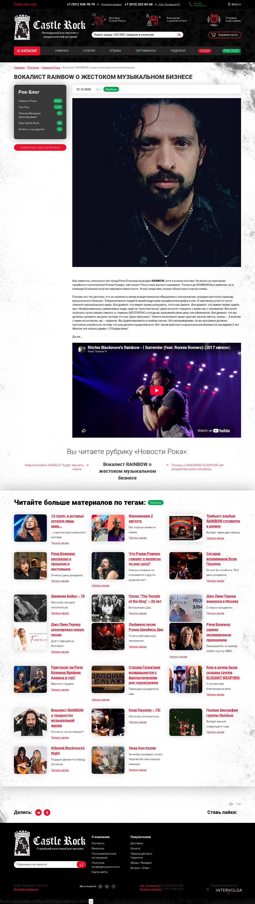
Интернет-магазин (111, 4)
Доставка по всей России (117, 19)
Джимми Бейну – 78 (68, 596)
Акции (205, 50)
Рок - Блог (231, 50)
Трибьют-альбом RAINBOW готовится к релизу (223, 521)
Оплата (135, 848)
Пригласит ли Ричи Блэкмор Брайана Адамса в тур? (67, 672)
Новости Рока (51, 67)
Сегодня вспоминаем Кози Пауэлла (221, 558)
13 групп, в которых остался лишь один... (67, 521)
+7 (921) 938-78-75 (81, 4)
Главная (19, 67)
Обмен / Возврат (141, 862)
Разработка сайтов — (225, 885)
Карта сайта (100, 871)
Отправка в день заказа (233, 19)
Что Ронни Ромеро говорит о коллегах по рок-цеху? (145, 558)
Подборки (178, 50)
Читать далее (60, 543)
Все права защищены (26, 889)
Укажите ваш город (25, 3)
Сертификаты (146, 50)
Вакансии (98, 848)
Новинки (62, 50)
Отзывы (115, 50)
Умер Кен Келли (142, 748)
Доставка (136, 843)
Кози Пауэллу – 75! (144, 710)
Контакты (98, 843)
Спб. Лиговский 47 (169, 4)
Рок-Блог (33, 67)
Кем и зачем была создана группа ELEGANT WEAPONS (223, 672)
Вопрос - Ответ (140, 868)
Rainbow (111, 89)
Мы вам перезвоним (200, 4)
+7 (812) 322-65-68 (139, 4)
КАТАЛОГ (29, 51)
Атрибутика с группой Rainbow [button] (40, 147)
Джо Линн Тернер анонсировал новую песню (67, 629)
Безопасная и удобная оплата (176, 19)
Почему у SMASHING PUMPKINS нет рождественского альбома (197, 467)
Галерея (89, 50)
